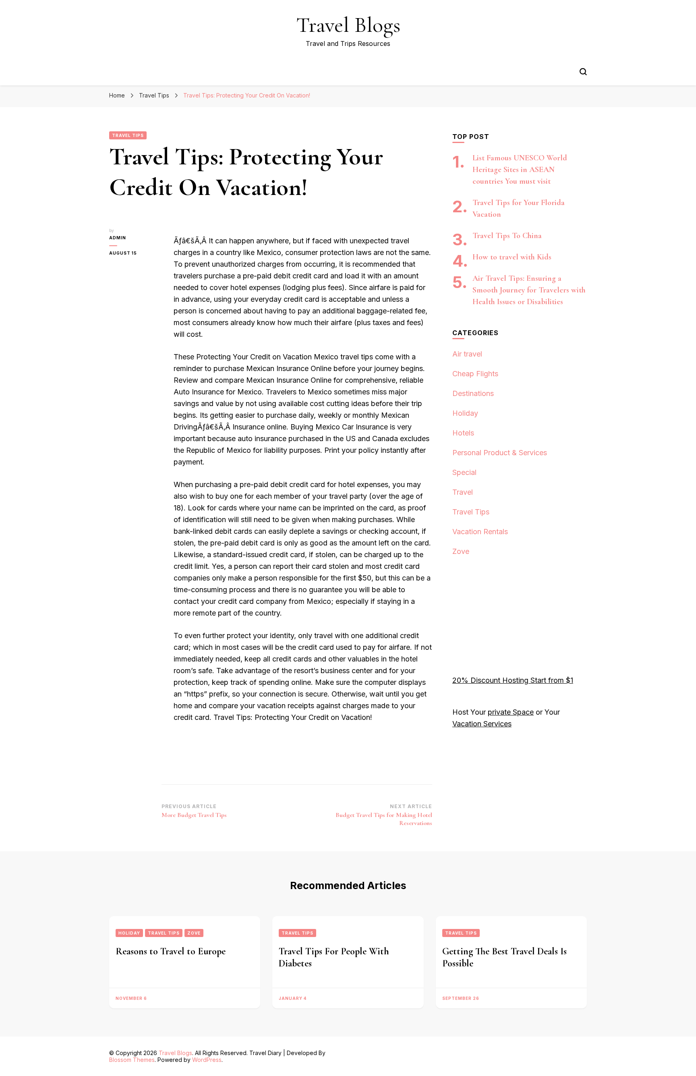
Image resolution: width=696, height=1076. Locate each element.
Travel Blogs (348, 25)
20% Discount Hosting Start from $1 (512, 680)
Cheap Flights (475, 373)
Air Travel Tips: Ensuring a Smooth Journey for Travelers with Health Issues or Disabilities (529, 290)
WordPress (207, 1059)
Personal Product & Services (499, 452)
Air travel (467, 354)
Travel (462, 492)
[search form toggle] (583, 71)
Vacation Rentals (480, 531)
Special (464, 472)
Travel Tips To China (507, 235)
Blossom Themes (132, 1059)
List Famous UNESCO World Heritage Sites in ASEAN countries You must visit (519, 169)
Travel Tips (128, 135)
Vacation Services (482, 723)
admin (117, 237)
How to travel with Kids (511, 257)
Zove (460, 551)
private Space (511, 712)
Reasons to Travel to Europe (171, 951)
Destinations (473, 393)
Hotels (463, 433)
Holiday (465, 413)
